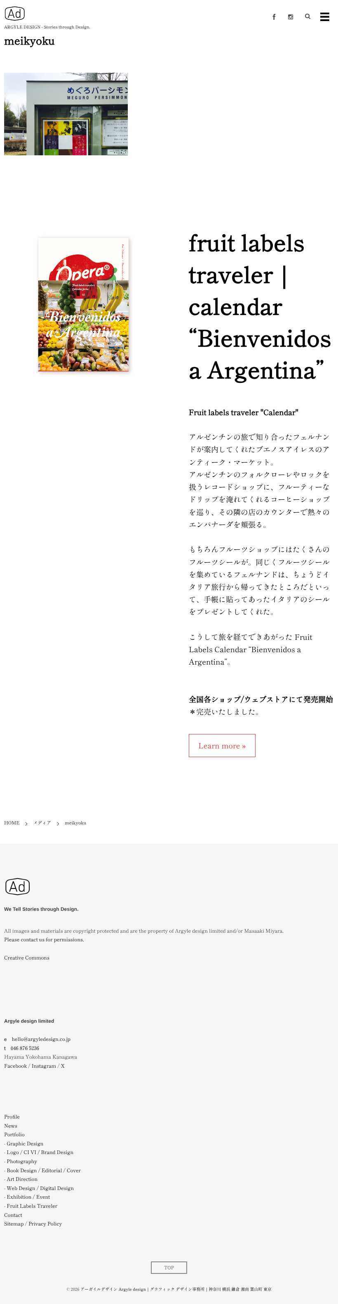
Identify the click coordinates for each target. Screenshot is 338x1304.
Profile (12, 1116)
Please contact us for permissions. (44, 939)
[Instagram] (290, 16)
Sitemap (13, 1223)
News (10, 1125)
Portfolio (14, 1134)
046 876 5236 (25, 1048)
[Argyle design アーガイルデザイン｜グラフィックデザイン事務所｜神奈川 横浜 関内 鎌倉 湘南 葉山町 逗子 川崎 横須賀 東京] (14, 13)
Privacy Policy (45, 1223)
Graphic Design (25, 1143)
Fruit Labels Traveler (32, 1205)
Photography (22, 1161)
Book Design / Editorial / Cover (44, 1170)
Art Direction (22, 1179)
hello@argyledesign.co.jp (41, 1039)
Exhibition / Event (28, 1196)
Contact (13, 1214)
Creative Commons (26, 957)
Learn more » (222, 745)
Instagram (44, 1065)
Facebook (15, 1065)
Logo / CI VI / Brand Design (40, 1152)
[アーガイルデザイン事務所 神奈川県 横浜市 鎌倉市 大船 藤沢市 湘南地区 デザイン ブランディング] (17, 900)
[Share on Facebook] (274, 16)
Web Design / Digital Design (40, 1188)
